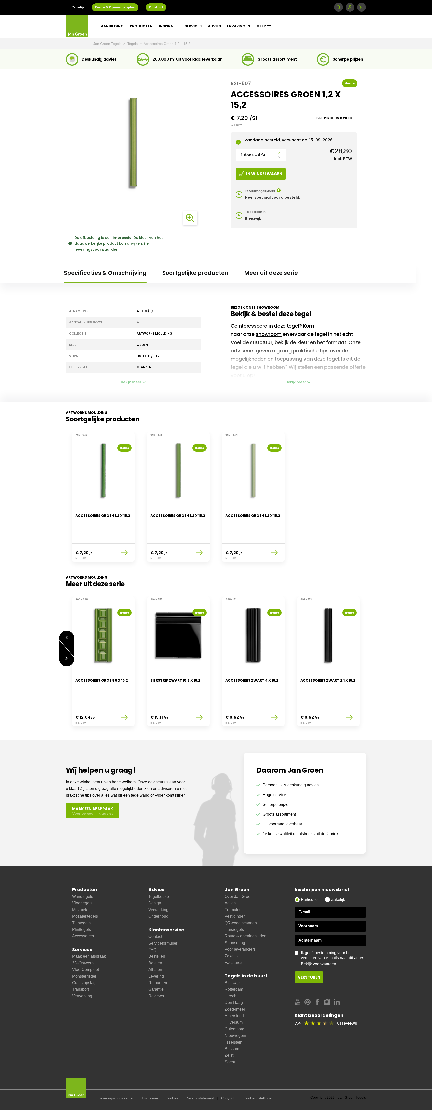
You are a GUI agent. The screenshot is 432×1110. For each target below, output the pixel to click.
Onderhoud (158, 916)
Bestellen (156, 956)
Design (154, 903)
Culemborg (234, 1029)
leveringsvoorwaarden (96, 249)
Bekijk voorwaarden (318, 964)
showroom (269, 334)
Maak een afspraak (89, 956)
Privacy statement (200, 1098)
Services (193, 26)
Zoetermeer (235, 1009)
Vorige (66, 635)
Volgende (66, 662)
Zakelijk (78, 7)
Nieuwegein (235, 1035)
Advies (214, 26)
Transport (80, 989)
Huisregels (234, 929)
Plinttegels (81, 929)
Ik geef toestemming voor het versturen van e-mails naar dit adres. (333, 958)
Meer (261, 26)
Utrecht (231, 996)
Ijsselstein (233, 1042)
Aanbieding (112, 26)
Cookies (172, 1098)
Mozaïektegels (85, 916)
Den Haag (234, 1002)
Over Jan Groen (239, 896)
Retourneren (159, 983)
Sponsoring (235, 943)
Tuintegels (81, 923)
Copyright (228, 1098)
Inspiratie (168, 26)
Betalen (155, 963)
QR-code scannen (241, 923)
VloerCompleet (85, 969)
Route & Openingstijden (115, 7)
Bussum (232, 1049)
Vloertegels (82, 903)
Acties (230, 903)
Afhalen (155, 969)
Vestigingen (235, 916)
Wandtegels (82, 896)
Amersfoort (234, 1016)
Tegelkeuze (158, 896)
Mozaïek (79, 910)
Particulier (310, 899)
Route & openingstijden (245, 936)
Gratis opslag (84, 983)
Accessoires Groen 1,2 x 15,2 (167, 44)
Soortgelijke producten (195, 273)
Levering (156, 976)
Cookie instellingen (259, 1098)
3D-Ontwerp (83, 963)
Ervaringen (238, 26)
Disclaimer (150, 1098)
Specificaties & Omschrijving (105, 273)
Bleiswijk (233, 983)
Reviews (156, 996)
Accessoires (83, 936)
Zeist (229, 1055)
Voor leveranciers (240, 949)
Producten (141, 26)
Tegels (133, 44)
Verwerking (82, 996)
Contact (156, 7)
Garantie (156, 989)
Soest (230, 1062)
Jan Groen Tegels (108, 44)
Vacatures (233, 962)
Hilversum (234, 1022)
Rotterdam (234, 989)
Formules (233, 910)
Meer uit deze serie (271, 273)
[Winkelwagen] (361, 7)
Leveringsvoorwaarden (116, 1098)
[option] (103, 500)
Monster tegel (84, 976)
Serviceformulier (163, 943)
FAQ (152, 950)
